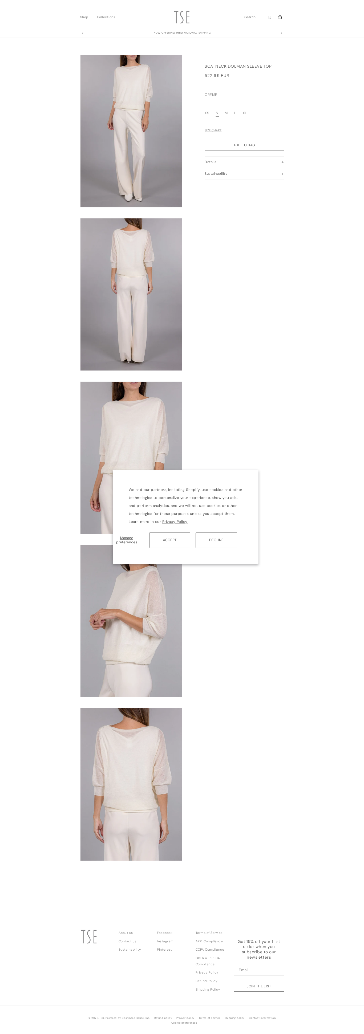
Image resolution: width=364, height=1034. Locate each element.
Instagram (165, 941)
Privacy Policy (175, 521)
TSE (102, 1018)
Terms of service (210, 1018)
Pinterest (164, 949)
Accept (170, 540)
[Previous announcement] (82, 33)
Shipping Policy (208, 989)
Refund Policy (207, 981)
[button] (85, 17)
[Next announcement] (281, 33)
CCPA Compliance (210, 949)
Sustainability (130, 949)
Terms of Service (209, 933)
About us (126, 933)
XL (245, 113)
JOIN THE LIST (259, 986)
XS (208, 113)
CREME (211, 95)
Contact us (127, 941)
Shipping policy (235, 1018)
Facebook (164, 933)
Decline (216, 540)
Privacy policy (185, 1018)
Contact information (262, 1018)
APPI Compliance (209, 941)
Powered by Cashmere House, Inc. (128, 1018)
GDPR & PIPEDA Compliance (208, 961)
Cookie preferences (184, 1022)
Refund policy (163, 1018)
